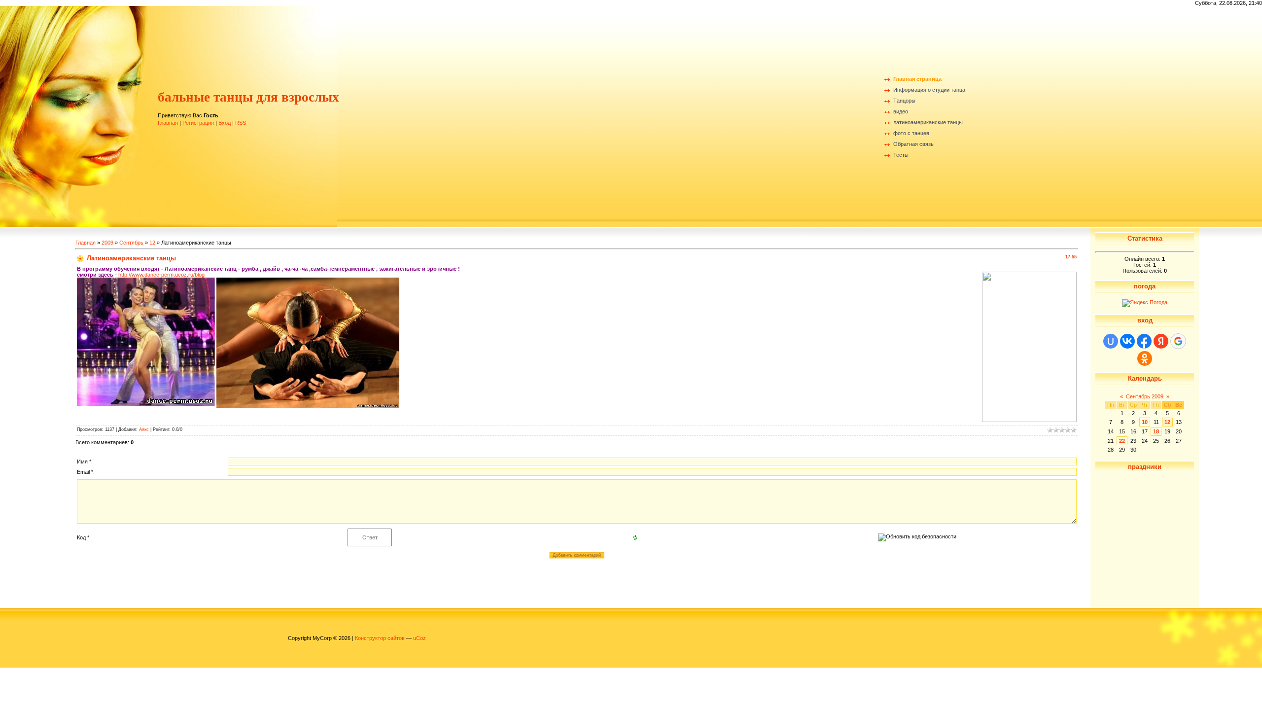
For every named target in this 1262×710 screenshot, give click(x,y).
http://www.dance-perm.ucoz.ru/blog (161, 275)
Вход (224, 123)
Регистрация (198, 123)
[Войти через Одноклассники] (1144, 358)
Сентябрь (131, 243)
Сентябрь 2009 (1144, 396)
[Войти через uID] (1110, 341)
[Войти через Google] (1178, 341)
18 (1156, 431)
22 (1122, 441)
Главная (168, 123)
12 (152, 243)
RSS (240, 123)
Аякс (144, 429)
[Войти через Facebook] (1144, 341)
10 (1145, 422)
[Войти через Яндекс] (1161, 341)
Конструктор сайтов (380, 638)
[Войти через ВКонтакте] (1127, 341)
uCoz (419, 638)
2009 (107, 243)
